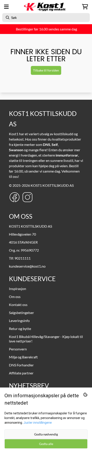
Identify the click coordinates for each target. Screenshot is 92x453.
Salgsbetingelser (21, 312)
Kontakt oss (18, 304)
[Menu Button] (6, 6)
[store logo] (46, 6)
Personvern (18, 349)
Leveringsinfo (19, 320)
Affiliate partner (21, 373)
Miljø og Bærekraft (23, 357)
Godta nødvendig (46, 434)
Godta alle (46, 444)
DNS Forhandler (21, 365)
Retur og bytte (20, 328)
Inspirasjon (17, 288)
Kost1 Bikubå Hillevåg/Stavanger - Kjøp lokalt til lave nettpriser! (46, 338)
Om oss (15, 296)
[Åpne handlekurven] (85, 6)
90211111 (23, 258)
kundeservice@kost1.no (27, 266)
